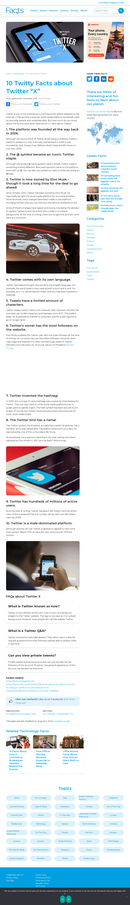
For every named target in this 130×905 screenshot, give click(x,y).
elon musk (92, 268)
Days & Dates (41, 806)
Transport (65, 850)
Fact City (15, 11)
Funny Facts (41, 875)
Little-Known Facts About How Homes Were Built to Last (71, 757)
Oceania (113, 824)
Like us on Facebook (50, 699)
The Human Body (17, 850)
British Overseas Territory (86, 797)
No (69, 899)
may (22, 291)
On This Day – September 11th (58, 714)
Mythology (41, 824)
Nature (43, 10)
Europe (89, 806)
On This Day (41, 832)
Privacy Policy (12, 878)
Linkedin (104, 79)
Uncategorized (94, 249)
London (113, 815)
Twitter (89, 79)
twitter (90, 279)
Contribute (103, 3)
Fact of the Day (95, 226)
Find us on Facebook (21, 104)
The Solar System (41, 850)
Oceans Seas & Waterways (12, 832)
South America (65, 841)
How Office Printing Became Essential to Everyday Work (43, 759)
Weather (41, 858)
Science (64, 10)
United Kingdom (16, 858)
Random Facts (42, 883)
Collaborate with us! (14, 875)
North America (89, 824)
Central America (17, 806)
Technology (18, 74)
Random (53, 10)
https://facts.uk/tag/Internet (20, 681)
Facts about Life (43, 880)
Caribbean (113, 798)
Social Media (93, 272)
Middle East (16, 824)
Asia (65, 798)
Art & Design (40, 798)
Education (64, 806)
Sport (89, 841)
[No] (127, 896)
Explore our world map (98, 111)
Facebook (96, 79)
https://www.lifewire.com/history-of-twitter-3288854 (32, 691)
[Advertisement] (43, 372)
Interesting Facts (43, 878)
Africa (16, 798)
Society (74, 10)
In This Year (65, 815)
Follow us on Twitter (49, 104)
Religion (113, 832)
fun (49, 123)
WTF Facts (40, 886)
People (65, 832)
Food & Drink (16, 815)
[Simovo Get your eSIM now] (105, 58)
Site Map (10, 880)
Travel (89, 850)
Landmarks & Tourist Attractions (88, 815)
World (83, 10)
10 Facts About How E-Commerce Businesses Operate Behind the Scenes (18, 760)
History (34, 10)
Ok (62, 899)
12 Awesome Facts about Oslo (21, 714)
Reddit (111, 79)
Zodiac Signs (89, 858)
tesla (89, 275)
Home (9, 74)
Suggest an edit (116, 3)
